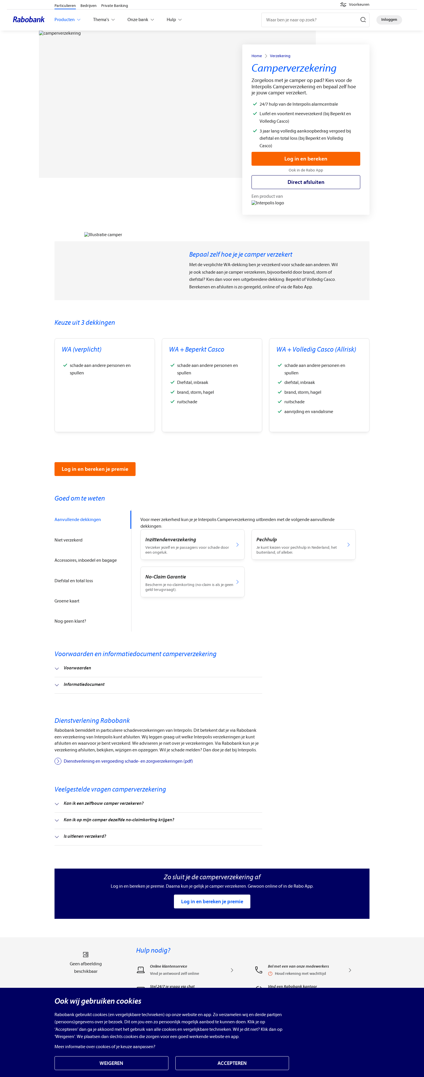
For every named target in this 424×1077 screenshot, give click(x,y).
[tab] (93, 519)
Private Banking (114, 5)
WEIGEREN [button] (111, 1063)
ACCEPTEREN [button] (232, 1063)
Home (257, 56)
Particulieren (65, 5)
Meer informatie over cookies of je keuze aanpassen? (105, 1046)
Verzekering (280, 56)
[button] (354, 4)
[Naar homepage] (30, 20)
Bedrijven (88, 5)
